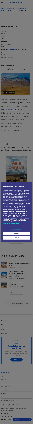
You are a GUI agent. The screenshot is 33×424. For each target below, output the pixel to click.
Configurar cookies (16, 229)
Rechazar (16, 233)
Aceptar (16, 237)
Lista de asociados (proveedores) (11, 223)
